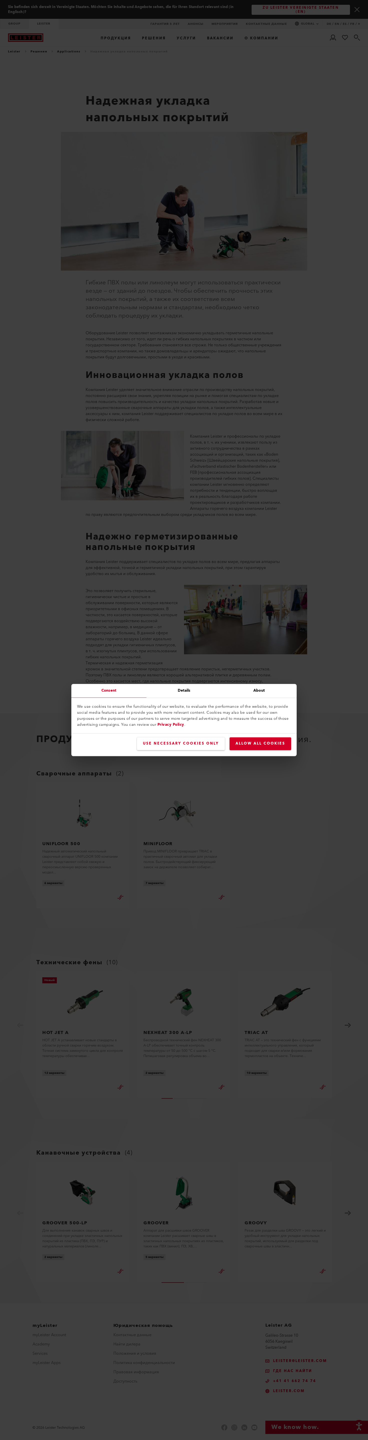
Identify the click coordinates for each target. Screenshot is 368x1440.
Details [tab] (184, 690)
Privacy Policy (170, 724)
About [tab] (259, 690)
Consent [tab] (108, 690)
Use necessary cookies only (181, 744)
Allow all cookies (260, 744)
